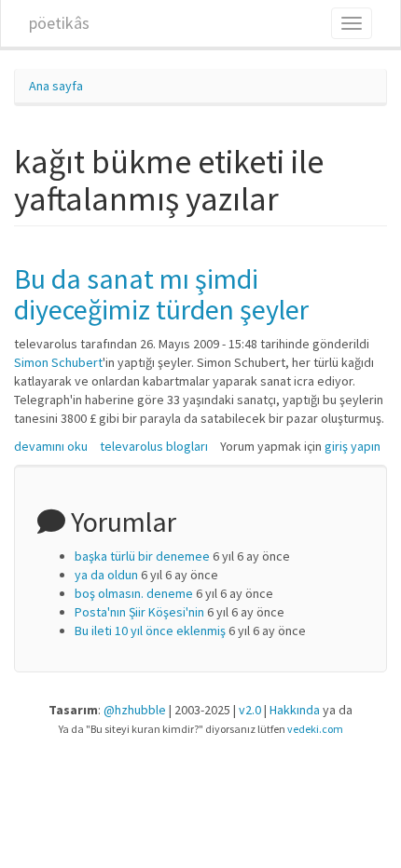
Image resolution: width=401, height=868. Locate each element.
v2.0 (250, 709)
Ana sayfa (56, 85)
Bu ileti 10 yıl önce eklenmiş (150, 630)
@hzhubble (135, 709)
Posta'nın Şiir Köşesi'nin (139, 612)
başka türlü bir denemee (142, 556)
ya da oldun (106, 574)
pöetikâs (59, 23)
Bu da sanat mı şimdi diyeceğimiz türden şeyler (161, 294)
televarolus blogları (154, 446)
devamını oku (51, 446)
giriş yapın (352, 446)
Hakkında (295, 709)
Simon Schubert (58, 362)
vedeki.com (315, 729)
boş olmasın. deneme (134, 593)
